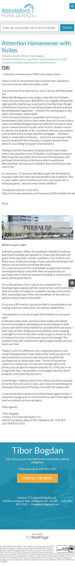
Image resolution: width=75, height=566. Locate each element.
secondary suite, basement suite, (44, 59)
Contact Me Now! (37, 478)
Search (67, 27)
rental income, (19, 59)
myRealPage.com (37, 537)
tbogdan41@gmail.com (45, 504)
